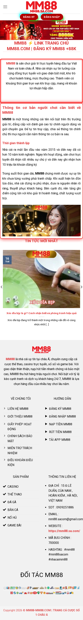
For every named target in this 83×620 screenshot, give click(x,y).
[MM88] (41, 6)
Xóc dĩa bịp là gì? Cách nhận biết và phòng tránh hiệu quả (41, 313)
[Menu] (5, 6)
